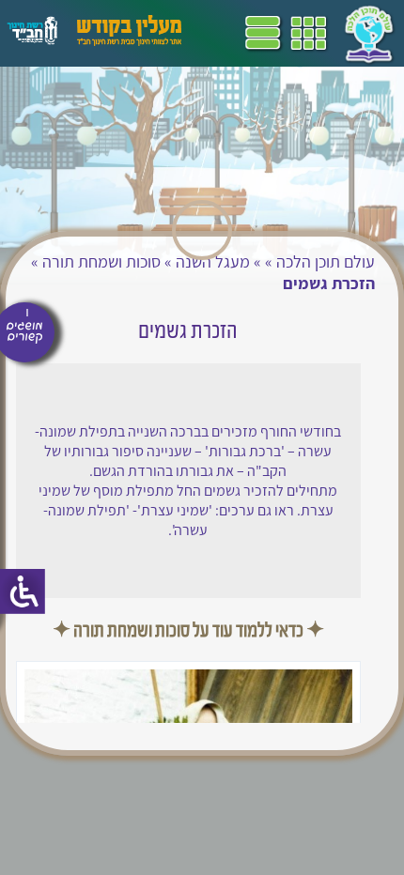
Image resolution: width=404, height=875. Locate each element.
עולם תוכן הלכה (325, 261)
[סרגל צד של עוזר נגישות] (22, 591)
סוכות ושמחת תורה (101, 261)
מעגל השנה (213, 261)
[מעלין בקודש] (129, 41)
